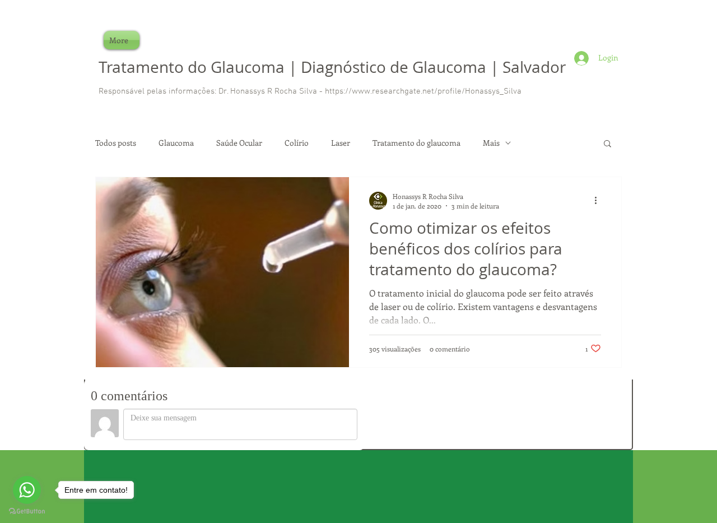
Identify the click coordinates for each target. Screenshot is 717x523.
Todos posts (115, 142)
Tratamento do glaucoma (416, 142)
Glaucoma (176, 142)
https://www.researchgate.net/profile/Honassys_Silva (423, 91)
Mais (491, 142)
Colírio (297, 142)
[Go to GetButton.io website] (27, 511)
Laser (340, 142)
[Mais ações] (599, 200)
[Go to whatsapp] (27, 490)
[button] (607, 144)
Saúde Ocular (239, 142)
